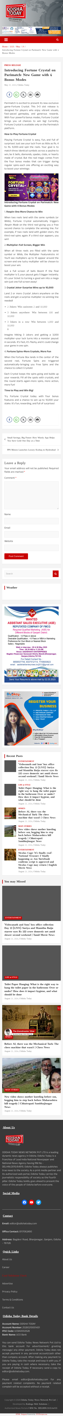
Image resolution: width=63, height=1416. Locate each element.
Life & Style (24, 785)
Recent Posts (14, 756)
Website (8, 542)
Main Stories (25, 826)
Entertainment (26, 761)
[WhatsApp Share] (16, 94)
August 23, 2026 (25, 780)
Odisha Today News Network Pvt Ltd (38, 1400)
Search (56, 573)
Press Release (12, 65)
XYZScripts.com (41, 1414)
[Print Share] (37, 94)
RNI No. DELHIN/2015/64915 (43, 1408)
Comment (10, 478)
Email (7, 528)
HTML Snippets (21, 1414)
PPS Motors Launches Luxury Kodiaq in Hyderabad (31, 450)
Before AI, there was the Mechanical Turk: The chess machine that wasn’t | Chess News (37, 815)
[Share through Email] (30, 94)
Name (7, 515)
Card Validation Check (14, 1276)
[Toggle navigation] (6, 39)
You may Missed (14, 882)
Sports (21, 808)
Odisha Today (23, 85)
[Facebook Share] (9, 94)
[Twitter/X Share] (23, 94)
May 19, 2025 (10, 85)
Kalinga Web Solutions (36, 1404)
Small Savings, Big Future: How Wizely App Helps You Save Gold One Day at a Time (31, 439)
